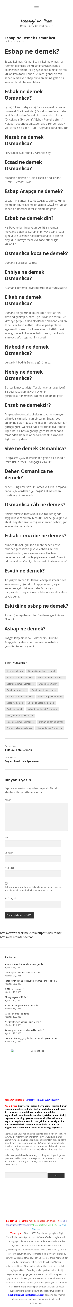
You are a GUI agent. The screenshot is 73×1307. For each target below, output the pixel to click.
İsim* (7, 837)
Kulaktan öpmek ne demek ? (18, 1013)
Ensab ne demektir (48, 683)
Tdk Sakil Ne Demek (18, 750)
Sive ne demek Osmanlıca (49, 728)
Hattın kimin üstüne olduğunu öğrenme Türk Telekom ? (31, 980)
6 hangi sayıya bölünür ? (16, 997)
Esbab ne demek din (16, 690)
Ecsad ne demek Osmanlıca (20, 677)
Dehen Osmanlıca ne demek (41, 671)
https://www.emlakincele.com (18, 933)
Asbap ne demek (15, 671)
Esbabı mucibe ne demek (44, 690)
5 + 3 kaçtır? (11, 898)
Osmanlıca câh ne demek (51, 721)
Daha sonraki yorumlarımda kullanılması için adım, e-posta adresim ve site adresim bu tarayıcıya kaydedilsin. (33, 889)
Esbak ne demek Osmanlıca (20, 696)
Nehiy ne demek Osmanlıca (20, 715)
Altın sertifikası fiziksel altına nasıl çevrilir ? (24, 964)
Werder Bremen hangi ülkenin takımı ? (23, 1021)
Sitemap (28, 937)
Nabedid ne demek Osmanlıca (42, 709)
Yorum (8, 799)
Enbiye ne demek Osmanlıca (20, 683)
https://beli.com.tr (11, 937)
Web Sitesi (9, 867)
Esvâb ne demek (14, 709)
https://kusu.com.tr (49, 933)
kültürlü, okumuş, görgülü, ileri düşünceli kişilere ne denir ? (32, 1038)
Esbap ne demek (15, 702)
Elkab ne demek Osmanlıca (51, 677)
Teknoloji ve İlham (37, 21)
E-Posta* (9, 852)
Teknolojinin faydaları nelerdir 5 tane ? (23, 972)
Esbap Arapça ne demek (50, 696)
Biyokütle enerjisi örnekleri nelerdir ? (22, 1005)
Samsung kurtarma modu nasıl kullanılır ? (24, 1030)
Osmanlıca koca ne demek (19, 728)
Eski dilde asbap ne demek (41, 702)
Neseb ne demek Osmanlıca (20, 721)
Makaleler (20, 663)
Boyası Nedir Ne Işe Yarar (22, 761)
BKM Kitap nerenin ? (14, 989)
